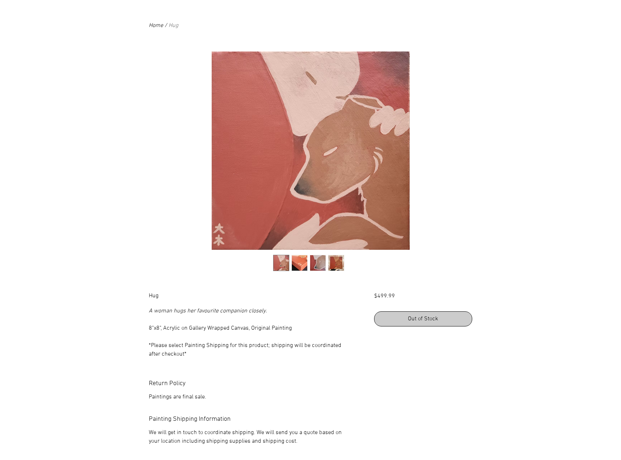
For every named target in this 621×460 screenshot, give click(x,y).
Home (156, 25)
